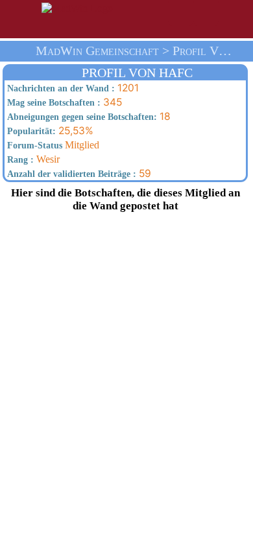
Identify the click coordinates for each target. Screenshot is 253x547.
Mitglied (52, 144)
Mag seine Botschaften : (53, 103)
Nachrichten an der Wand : (60, 88)
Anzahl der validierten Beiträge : (70, 174)
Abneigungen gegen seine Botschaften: (81, 117)
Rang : (19, 160)
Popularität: (30, 131)
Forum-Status (33, 145)
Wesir (32, 159)
